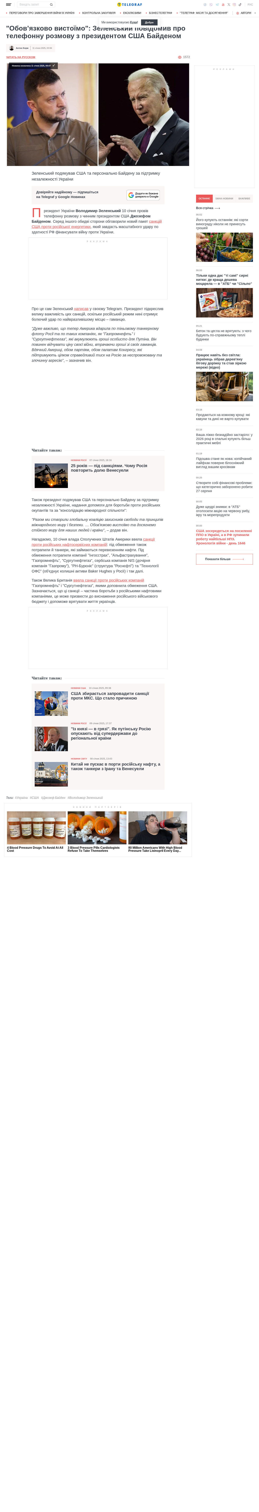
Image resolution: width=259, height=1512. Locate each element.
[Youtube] (223, 5)
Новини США (78, 688)
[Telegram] (217, 4)
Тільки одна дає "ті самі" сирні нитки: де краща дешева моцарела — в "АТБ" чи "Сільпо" (224, 280)
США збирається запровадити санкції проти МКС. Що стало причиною (110, 695)
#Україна (21, 797)
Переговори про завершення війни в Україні (42, 12)
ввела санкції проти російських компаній (108, 580)
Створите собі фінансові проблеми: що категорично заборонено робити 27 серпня (224, 487)
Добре (149, 22)
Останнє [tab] (204, 198)
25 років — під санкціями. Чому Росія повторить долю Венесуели (109, 468)
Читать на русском (20, 57)
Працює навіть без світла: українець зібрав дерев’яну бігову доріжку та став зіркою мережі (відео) (221, 361)
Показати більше (218, 559)
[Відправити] (51, 5)
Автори (246, 12)
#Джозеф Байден (53, 797)
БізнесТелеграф (160, 12)
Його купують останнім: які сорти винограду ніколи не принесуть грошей (222, 224)
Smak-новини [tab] (224, 198)
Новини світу (79, 759)
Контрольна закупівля (98, 12)
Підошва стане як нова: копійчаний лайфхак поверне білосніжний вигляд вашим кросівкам (224, 463)
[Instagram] (234, 4)
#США (34, 797)
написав (81, 309)
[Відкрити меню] (8, 4)
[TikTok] (240, 5)
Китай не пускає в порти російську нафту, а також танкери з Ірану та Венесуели (115, 766)
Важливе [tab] (244, 198)
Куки (133, 22)
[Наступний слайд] (255, 13)
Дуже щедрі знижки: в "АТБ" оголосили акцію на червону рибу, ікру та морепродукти (223, 511)
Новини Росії (78, 460)
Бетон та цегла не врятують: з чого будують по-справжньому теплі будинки (223, 335)
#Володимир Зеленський (85, 797)
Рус (250, 4)
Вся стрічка (204, 208)
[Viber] (211, 4)
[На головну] (129, 4)
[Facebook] (205, 4)
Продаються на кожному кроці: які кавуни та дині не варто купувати (223, 417)
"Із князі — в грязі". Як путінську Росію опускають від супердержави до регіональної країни (111, 733)
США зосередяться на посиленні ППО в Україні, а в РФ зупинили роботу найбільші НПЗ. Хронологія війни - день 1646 (224, 537)
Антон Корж (22, 48)
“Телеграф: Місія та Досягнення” (204, 12)
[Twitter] (229, 4)
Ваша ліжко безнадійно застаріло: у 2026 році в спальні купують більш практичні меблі (224, 439)
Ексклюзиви (132, 12)
